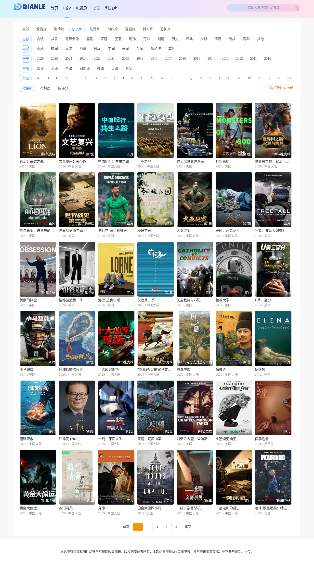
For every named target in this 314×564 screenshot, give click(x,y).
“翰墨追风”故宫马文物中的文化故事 (155, 369)
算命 (101, 508)
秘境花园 (144, 231)
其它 (129, 68)
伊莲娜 (260, 369)
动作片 (112, 29)
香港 (68, 49)
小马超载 (26, 369)
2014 (211, 58)
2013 (225, 58)
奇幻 (146, 39)
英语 (54, 68)
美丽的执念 (28, 300)
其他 (260, 39)
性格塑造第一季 (71, 300)
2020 (125, 58)
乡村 (203, 39)
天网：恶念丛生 (228, 231)
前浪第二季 (146, 300)
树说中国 (183, 369)
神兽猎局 (222, 161)
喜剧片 (130, 29)
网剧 (246, 39)
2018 (154, 58)
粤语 (68, 68)
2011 (253, 58)
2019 (139, 58)
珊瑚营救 (26, 439)
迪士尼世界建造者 (190, 161)
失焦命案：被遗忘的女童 (38, 231)
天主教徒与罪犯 (189, 300)
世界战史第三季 (71, 231)
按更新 (27, 88)
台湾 (82, 49)
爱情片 (41, 29)
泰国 (125, 49)
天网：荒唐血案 (149, 439)
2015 (196, 58)
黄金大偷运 (28, 508)
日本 (97, 49)
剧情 (160, 39)
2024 (68, 58)
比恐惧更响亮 (226, 439)
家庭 (104, 39)
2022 (97, 58)
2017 (168, 58)
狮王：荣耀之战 (32, 161)
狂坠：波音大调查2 (269, 231)
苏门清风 (66, 508)
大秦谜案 (183, 231)
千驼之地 (144, 161)
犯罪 (118, 39)
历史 (175, 39)
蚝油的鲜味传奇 (71, 369)
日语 (114, 68)
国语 (40, 68)
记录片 (77, 29)
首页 (126, 527)
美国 (111, 49)
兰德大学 (222, 300)
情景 (217, 39)
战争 (54, 39)
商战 (232, 39)
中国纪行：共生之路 (113, 161)
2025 (54, 58)
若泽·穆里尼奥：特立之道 (273, 508)
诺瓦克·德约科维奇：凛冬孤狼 (116, 231)
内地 (40, 49)
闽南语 (84, 68)
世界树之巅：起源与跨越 (273, 161)
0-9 (290, 78)
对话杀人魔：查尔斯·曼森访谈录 (195, 439)
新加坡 (156, 49)
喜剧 (89, 39)
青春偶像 (72, 39)
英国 (139, 49)
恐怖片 (165, 29)
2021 (111, 58)
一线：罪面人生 (110, 439)
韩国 (54, 49)
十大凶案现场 (108, 369)
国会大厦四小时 (149, 508)
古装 (40, 39)
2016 (182, 58)
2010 (267, 58)
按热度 (45, 88)
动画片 (95, 29)
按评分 (63, 88)
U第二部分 (263, 300)
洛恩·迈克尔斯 (109, 300)
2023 (82, 58)
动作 (132, 39)
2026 (40, 58)
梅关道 (221, 369)
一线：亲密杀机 (189, 508)
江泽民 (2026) (69, 439)
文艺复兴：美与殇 (72, 161)
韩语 (100, 68)
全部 (25, 29)
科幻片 (148, 29)
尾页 (188, 527)
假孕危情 (262, 439)
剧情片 (59, 29)
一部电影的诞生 (228, 508)
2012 (239, 58)
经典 (189, 39)
